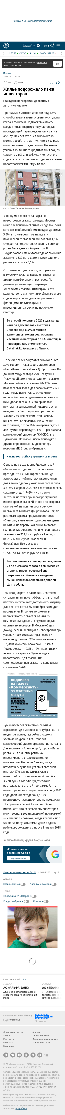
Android (36, 1032)
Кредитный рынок (13, 901)
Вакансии (8, 1046)
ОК (57, 63)
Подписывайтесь (18, 858)
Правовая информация (45, 1039)
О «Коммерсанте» (13, 1032)
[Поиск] (52, 45)
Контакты (8, 1039)
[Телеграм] (5, 1055)
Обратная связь (41, 1035)
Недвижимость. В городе (17, 895)
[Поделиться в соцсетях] (58, 82)
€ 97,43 (23, 53)
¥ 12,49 (33, 53)
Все (24, 979)
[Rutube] (33, 1055)
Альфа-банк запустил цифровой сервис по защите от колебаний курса (20, 994)
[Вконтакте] (12, 1055)
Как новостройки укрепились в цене (32, 456)
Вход (46, 45)
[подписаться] (23, 884)
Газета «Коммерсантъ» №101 (19, 872)
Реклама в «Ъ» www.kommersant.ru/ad (32, 20)
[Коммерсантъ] (6, 46)
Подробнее (21, 1108)
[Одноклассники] (26, 1055)
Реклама (8, 1042)
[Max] (39, 1055)
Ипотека (7, 72)
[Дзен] (19, 1055)
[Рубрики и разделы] (58, 45)
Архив (6, 1035)
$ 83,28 (12, 53)
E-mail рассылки (41, 1042)
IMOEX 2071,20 (47, 53)
